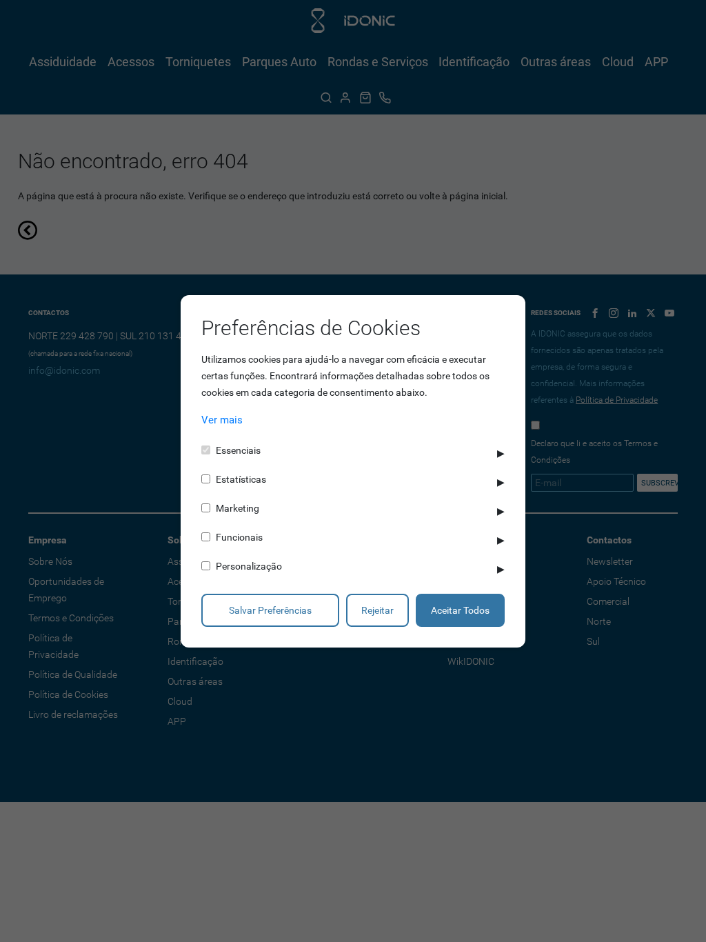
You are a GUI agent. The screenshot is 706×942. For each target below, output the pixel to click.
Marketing (237, 508)
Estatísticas (241, 479)
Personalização (249, 566)
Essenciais (238, 450)
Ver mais (222, 420)
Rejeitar (377, 610)
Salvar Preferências (270, 610)
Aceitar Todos (460, 610)
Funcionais (239, 537)
